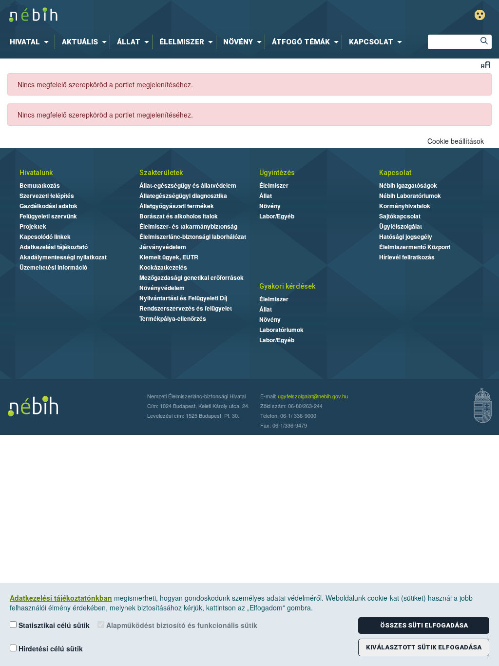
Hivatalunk (36, 172)
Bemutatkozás (39, 185)
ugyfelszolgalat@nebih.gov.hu (313, 396)
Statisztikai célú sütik (53, 625)
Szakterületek (161, 172)
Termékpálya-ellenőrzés (172, 318)
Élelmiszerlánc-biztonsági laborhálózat (192, 236)
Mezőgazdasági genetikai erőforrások (191, 277)
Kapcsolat (395, 172)
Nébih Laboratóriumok (410, 195)
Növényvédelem (162, 287)
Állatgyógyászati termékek (176, 205)
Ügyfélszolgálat (400, 226)
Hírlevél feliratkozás (407, 257)
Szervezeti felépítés (46, 195)
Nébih (150, 15)
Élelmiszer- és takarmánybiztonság (188, 226)
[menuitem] (31, 42)
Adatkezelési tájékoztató (53, 246)
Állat (265, 195)
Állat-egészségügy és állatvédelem (187, 185)
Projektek (32, 226)
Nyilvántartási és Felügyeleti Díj (183, 298)
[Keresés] (484, 42)
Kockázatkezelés (163, 267)
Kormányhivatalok (404, 205)
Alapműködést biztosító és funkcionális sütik (180, 625)
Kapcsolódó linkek (45, 236)
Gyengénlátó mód (480, 15)
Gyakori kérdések (287, 286)
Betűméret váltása (486, 65)
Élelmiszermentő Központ (414, 246)
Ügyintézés (277, 172)
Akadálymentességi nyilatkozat (63, 257)
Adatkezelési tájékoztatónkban (61, 598)
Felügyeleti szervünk (48, 216)
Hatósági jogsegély (405, 236)
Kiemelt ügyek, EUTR (168, 257)
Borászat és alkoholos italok (178, 216)
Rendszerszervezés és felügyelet (185, 308)
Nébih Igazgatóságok (408, 185)
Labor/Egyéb (276, 216)
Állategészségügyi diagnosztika (183, 195)
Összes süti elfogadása (424, 625)
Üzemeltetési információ (53, 267)
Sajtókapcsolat (400, 216)
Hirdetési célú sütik (50, 648)
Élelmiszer (273, 185)
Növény (270, 205)
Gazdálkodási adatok (48, 205)
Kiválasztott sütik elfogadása (423, 647)
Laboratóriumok (281, 329)
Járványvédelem (162, 246)
